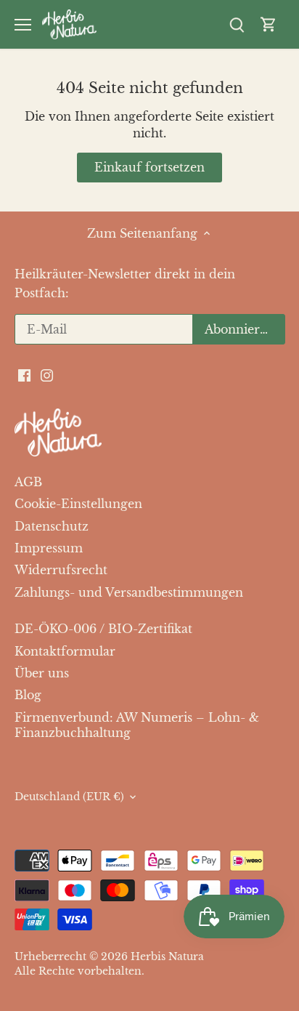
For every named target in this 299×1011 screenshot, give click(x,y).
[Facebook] (137, 547)
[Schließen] (269, 442)
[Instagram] (161, 547)
